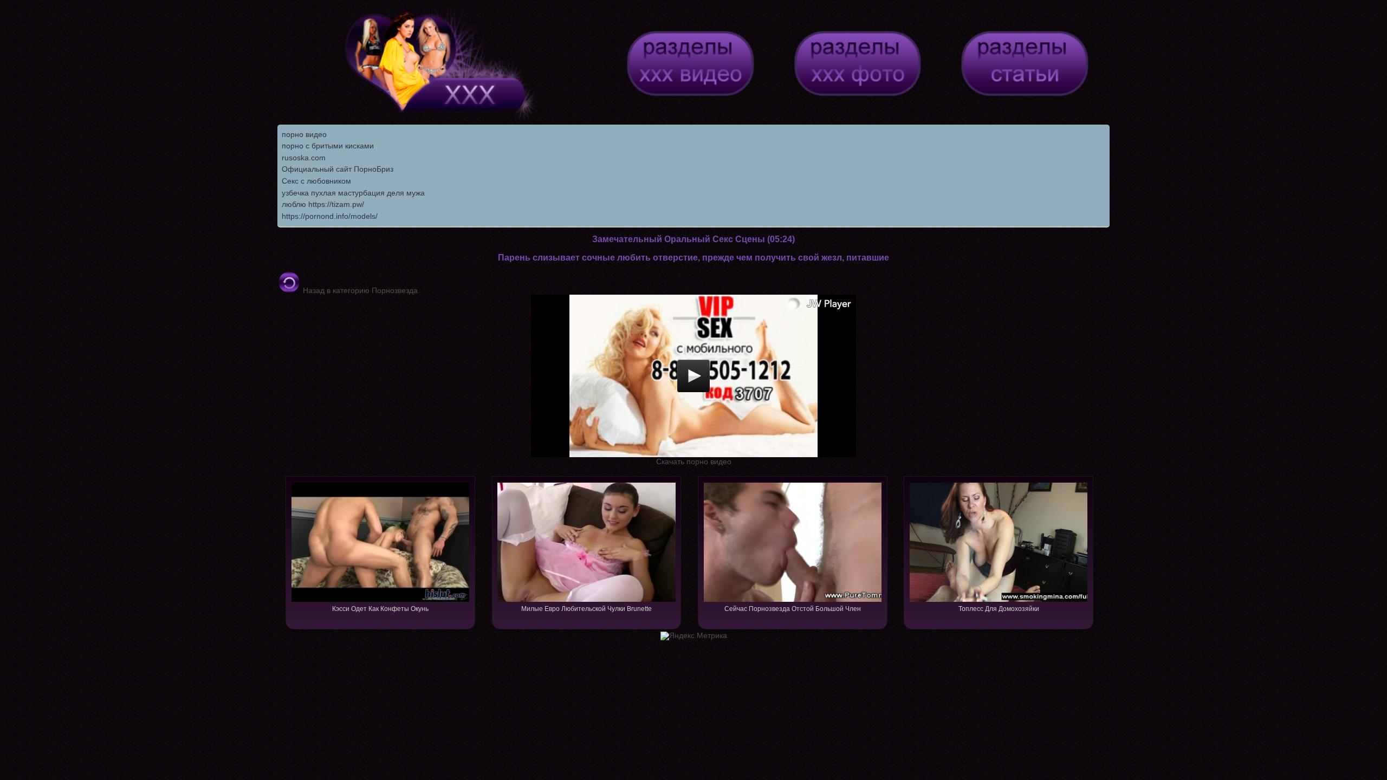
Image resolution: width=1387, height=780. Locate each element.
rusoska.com (304, 157)
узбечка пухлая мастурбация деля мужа (353, 192)
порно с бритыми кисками (328, 145)
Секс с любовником (316, 181)
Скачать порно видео (693, 461)
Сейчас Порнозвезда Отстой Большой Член (792, 609)
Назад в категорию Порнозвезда (359, 290)
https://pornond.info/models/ (330, 216)
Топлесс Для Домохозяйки (998, 609)
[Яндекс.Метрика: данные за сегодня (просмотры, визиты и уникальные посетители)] (693, 636)
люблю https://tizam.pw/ (323, 204)
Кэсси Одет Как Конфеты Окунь (380, 609)
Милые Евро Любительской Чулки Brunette (586, 609)
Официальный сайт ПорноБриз (337, 169)
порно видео (304, 134)
